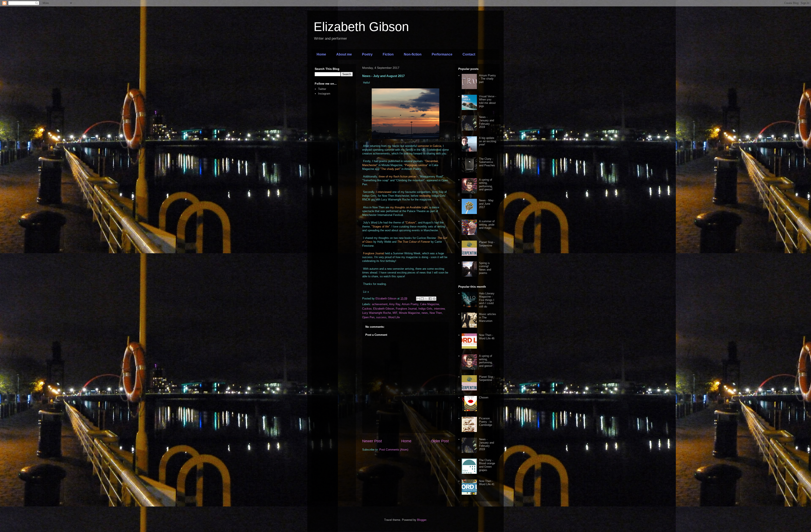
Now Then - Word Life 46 (486, 336)
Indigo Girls (425, 308)
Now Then (436, 312)
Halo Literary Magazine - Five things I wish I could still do (486, 300)
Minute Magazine (409, 312)
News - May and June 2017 (486, 203)
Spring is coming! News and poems (485, 268)
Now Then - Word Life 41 (486, 482)
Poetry (367, 54)
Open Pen (368, 317)
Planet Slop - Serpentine (487, 244)
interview (439, 308)
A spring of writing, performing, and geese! (486, 184)
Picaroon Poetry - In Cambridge (485, 421)
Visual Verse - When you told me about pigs (487, 101)
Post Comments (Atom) (393, 449)
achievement (380, 304)
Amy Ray (394, 304)
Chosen (483, 397)
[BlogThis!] (422, 298)
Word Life (394, 317)
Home (321, 54)
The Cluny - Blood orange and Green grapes (487, 465)
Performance (442, 54)
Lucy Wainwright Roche (376, 312)
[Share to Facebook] (430, 298)
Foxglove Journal (406, 308)
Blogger (421, 519)
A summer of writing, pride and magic (487, 224)
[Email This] (418, 298)
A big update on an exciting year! (487, 141)
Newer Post (372, 441)
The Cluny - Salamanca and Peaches (487, 162)
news (425, 312)
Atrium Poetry (410, 304)
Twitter (322, 89)
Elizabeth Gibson (361, 27)
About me (344, 54)
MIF (395, 312)
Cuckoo (366, 308)
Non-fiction (413, 54)
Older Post (440, 441)
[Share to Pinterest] (434, 298)
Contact (469, 54)
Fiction (388, 54)
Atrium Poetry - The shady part (487, 79)
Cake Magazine (429, 304)
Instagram (324, 93)
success (381, 317)
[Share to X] (426, 298)
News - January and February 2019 (486, 122)
